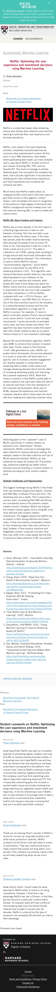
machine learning (12, 678)
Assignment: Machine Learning (26, 53)
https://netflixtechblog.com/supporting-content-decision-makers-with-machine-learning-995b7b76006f (26, 659)
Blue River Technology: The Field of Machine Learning (21, 699)
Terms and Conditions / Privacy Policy (28, 979)
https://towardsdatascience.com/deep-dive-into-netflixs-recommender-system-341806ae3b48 (28, 586)
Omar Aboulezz (14, 76)
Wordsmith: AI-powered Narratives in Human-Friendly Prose (23, 100)
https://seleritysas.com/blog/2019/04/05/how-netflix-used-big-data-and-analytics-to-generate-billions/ (29, 570)
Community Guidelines (28, 986)
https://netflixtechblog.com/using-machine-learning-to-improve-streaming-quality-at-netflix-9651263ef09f (28, 637)
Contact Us (28, 982)
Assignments (34, 38)
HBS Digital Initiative (15, 11)
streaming (27, 678)
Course (18, 38)
